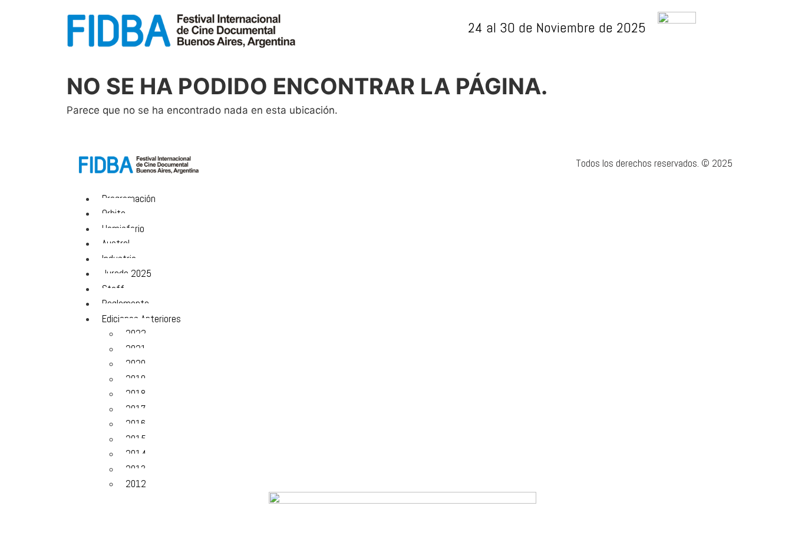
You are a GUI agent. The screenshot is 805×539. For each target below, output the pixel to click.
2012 (136, 483)
